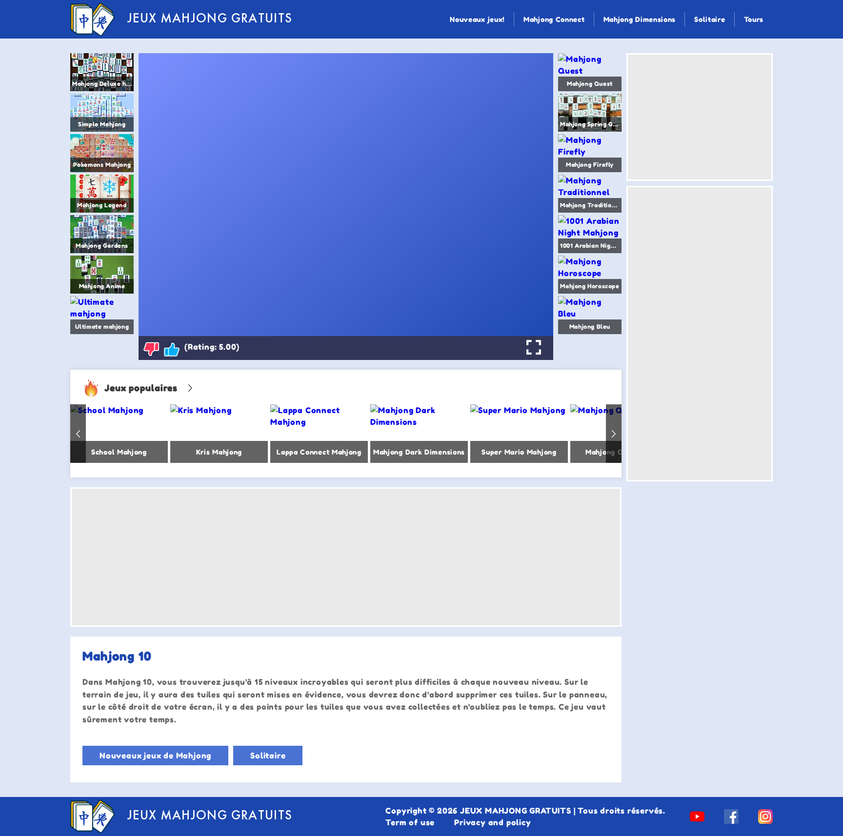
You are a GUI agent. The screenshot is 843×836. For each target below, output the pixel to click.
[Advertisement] (346, 557)
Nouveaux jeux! (477, 19)
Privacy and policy (492, 822)
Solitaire (709, 19)
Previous (78, 433)
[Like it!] (172, 349)
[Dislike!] (151, 349)
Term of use (410, 822)
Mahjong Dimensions (639, 19)
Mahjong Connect (554, 19)
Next (614, 433)
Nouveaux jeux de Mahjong (155, 755)
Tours (754, 19)
